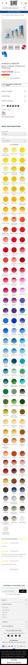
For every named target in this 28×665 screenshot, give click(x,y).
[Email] (16, 106)
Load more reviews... (14, 569)
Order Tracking (6, 610)
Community (5, 622)
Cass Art (4, 600)
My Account (5, 607)
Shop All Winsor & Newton (8, 116)
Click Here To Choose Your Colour (13, 85)
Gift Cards (4, 612)
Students (4, 617)
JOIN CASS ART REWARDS (14, 11)
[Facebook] (8, 106)
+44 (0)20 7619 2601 (20, 642)
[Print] (18, 106)
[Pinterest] (10, 106)
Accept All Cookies (14, 662)
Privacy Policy (20, 656)
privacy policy (11, 594)
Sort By (3, 138)
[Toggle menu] (2, 3)
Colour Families (5, 131)
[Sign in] (22, 3)
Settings (14, 660)
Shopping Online (6, 604)
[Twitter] (13, 106)
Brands (4, 614)
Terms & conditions (17, 594)
